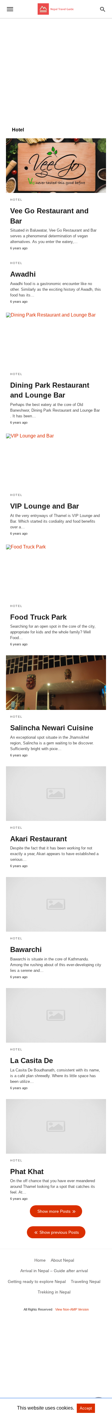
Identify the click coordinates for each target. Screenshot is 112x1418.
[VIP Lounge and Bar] (56, 461)
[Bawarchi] (56, 904)
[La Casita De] (56, 1015)
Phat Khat (27, 1171)
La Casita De (31, 1060)
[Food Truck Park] (56, 572)
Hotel (16, 199)
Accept (86, 1408)
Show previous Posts (59, 1232)
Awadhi (23, 274)
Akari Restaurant (38, 839)
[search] (102, 9)
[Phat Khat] (56, 1126)
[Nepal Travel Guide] (55, 9)
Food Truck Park (38, 617)
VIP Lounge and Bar (44, 506)
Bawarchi (26, 949)
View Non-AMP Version (72, 1309)
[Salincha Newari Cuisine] (56, 682)
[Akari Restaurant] (56, 793)
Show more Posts (53, 1211)
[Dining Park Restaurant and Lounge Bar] (56, 340)
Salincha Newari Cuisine (51, 728)
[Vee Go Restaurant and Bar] (56, 165)
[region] (56, 70)
